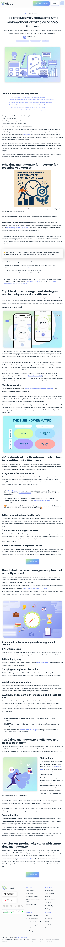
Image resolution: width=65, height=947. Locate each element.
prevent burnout (20, 268)
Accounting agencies (32, 916)
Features (48, 887)
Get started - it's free (41, 3)
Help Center (48, 925)
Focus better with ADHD (35, 376)
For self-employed (31, 931)
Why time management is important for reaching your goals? (27, 97)
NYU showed (26, 134)
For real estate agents (32, 925)
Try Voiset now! (32, 561)
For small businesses (31, 928)
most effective (39, 389)
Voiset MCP (48, 903)
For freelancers (30, 934)
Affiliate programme (51, 922)
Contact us (48, 928)
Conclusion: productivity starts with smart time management (27, 110)
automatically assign (42, 500)
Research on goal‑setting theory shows (17, 228)
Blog (46, 916)
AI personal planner (31, 904)
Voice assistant (49, 894)
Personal (29, 887)
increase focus (32, 268)
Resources (49, 912)
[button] (62, 3)
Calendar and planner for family (33, 900)
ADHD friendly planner (32, 897)
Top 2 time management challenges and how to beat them (27, 107)
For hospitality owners (32, 919)
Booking (47, 909)
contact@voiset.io (21, 937)
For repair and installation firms (34, 922)
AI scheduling (49, 891)
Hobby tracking (30, 891)
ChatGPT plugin (49, 906)
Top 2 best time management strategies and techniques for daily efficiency (32, 100)
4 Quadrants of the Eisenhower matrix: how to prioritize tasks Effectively (30, 102)
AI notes (47, 897)
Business (29, 912)
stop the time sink (33, 281)
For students (29, 894)
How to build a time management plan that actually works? (27, 105)
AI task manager (50, 900)
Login (54, 3)
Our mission (48, 919)
